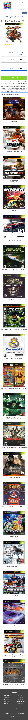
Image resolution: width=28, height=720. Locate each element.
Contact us (14, 716)
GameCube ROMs (21, 701)
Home (6, 16)
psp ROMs (6, 703)
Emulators (21, 6)
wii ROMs (20, 703)
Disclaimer (7, 713)
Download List (15, 78)
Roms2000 (11, 708)
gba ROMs (7, 695)
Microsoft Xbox (19, 16)
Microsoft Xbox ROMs (20, 48)
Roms (11, 16)
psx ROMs (20, 699)
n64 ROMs (6, 701)
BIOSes (22, 9)
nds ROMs (7, 699)
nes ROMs (20, 697)
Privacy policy (21, 713)
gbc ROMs (20, 695)
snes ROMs (7, 697)
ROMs (22, 3)
